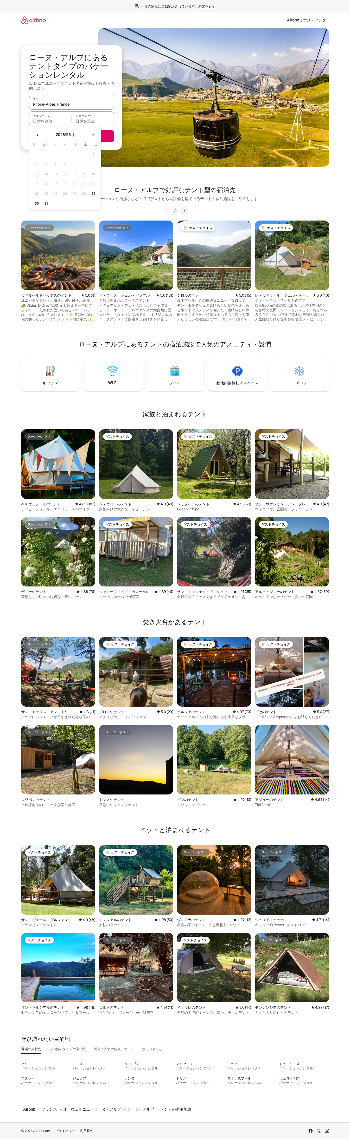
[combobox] (71, 104)
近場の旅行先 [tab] (31, 1049)
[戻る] (166, 211)
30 (37, 203)
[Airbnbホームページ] (33, 20)
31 (46, 203)
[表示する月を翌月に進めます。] (92, 134)
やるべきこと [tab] (152, 1049)
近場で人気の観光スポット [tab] (114, 1049)
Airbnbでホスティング (306, 20)
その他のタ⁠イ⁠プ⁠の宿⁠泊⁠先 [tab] (67, 1049)
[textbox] (50, 121)
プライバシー (65, 1131)
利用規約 (86, 1131)
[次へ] (184, 211)
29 (93, 193)
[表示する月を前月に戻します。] (37, 134)
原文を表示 (206, 6)
